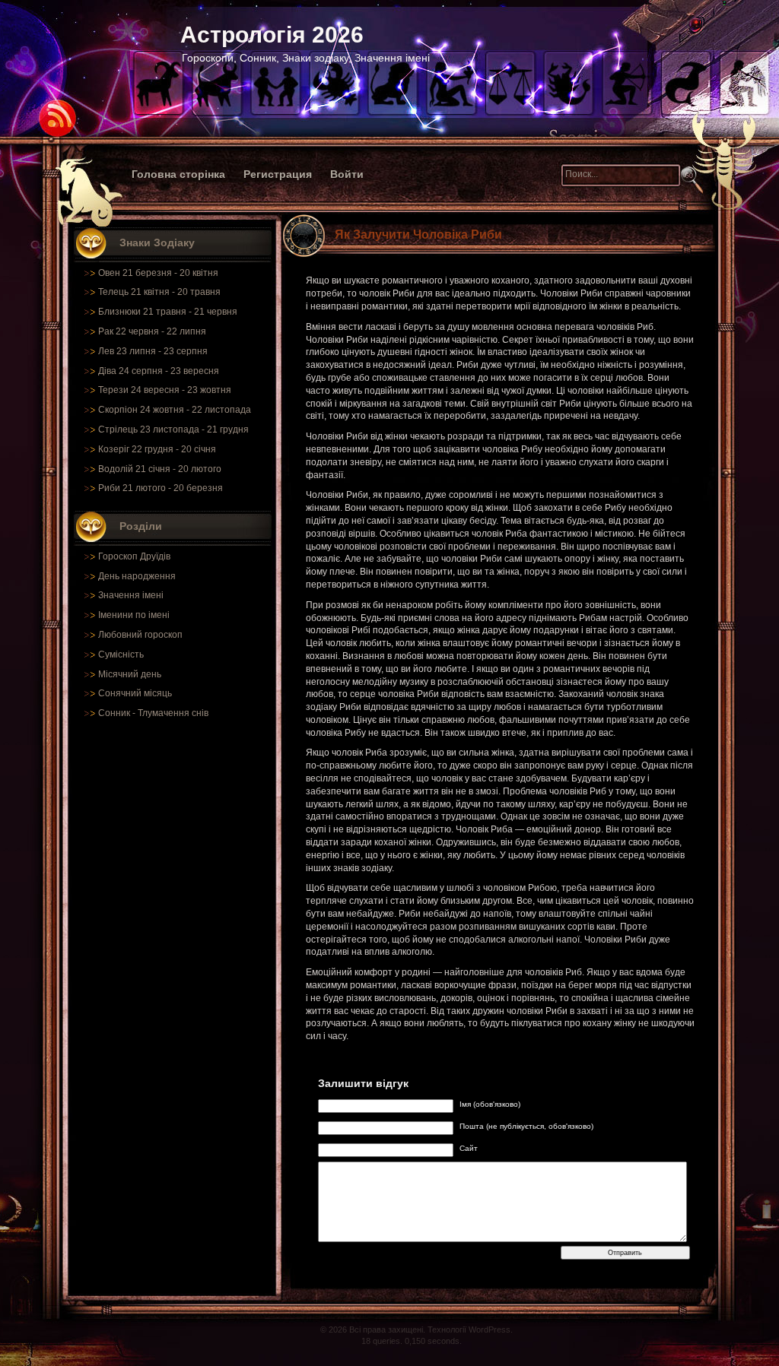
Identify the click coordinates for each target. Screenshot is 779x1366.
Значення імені (131, 595)
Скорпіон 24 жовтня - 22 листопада (174, 409)
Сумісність (121, 654)
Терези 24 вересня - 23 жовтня (164, 390)
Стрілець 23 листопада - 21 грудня (173, 429)
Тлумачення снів (173, 713)
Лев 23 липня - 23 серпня (153, 351)
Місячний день (129, 674)
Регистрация (277, 174)
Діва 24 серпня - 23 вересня (158, 371)
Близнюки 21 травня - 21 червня (167, 311)
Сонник (114, 713)
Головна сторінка (178, 174)
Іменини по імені (134, 615)
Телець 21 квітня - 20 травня (159, 292)
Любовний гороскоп (140, 634)
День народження (137, 576)
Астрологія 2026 (272, 34)
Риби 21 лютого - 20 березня (160, 488)
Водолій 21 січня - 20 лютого (159, 469)
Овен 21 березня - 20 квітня (158, 273)
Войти (347, 174)
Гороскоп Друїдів (134, 556)
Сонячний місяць (135, 693)
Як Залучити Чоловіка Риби (418, 234)
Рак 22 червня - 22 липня (152, 331)
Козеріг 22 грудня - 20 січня (157, 449)
